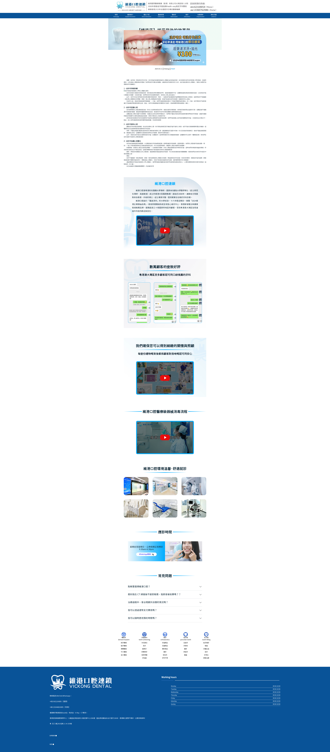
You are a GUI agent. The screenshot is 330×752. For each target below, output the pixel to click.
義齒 (185, 655)
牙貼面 (144, 658)
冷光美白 (144, 643)
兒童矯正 (165, 646)
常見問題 (144, 655)
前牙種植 (124, 643)
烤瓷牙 (173, 69)
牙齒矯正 (165, 643)
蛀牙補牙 (206, 643)
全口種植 (124, 655)
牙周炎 (206, 655)
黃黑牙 (144, 649)
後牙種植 (124, 646)
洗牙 (144, 646)
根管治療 (206, 658)
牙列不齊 (165, 658)
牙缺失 (185, 646)
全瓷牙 (185, 643)
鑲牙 (185, 649)
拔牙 (206, 652)
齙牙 (165, 652)
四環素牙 (144, 652)
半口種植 (124, 652)
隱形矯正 (165, 649)
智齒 (206, 646)
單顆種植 (124, 649)
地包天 (165, 655)
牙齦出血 (206, 649)
